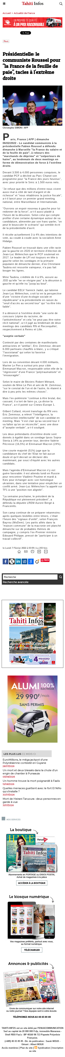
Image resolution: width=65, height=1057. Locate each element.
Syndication (44, 1048)
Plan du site (26, 1048)
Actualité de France (24, 13)
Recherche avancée (15, 582)
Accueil (7, 13)
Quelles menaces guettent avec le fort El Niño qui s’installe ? (32, 790)
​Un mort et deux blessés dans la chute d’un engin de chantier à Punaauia (30, 772)
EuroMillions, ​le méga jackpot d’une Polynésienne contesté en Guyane (25, 761)
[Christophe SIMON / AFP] (32, 87)
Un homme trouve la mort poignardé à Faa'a (31, 780)
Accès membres (10, 1048)
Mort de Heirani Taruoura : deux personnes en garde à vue (32, 800)
